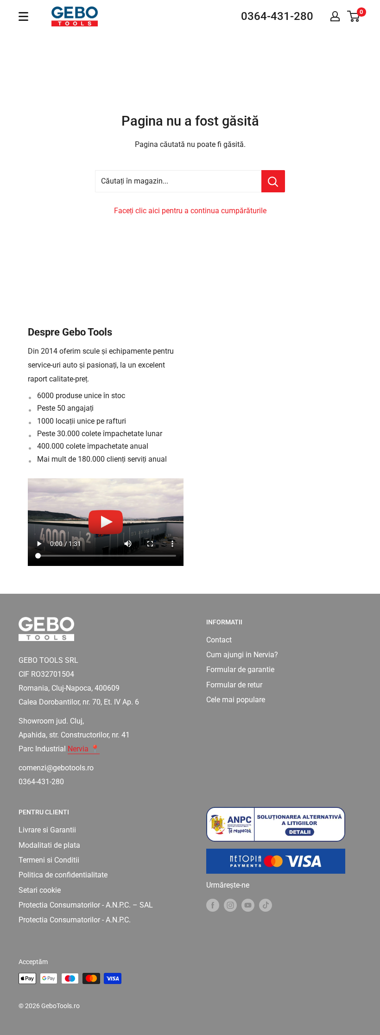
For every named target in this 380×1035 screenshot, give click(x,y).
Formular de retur (234, 684)
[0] (354, 16)
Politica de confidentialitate (63, 874)
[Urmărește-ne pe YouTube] (247, 905)
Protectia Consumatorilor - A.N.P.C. (75, 919)
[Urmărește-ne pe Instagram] (230, 905)
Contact (219, 639)
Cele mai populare (235, 699)
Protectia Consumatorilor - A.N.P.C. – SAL (86, 905)
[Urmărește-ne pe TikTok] (265, 905)
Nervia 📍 (84, 748)
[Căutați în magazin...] (273, 181)
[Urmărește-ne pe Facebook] (212, 905)
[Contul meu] (335, 16)
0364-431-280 (277, 16)
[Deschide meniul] (23, 16)
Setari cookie (40, 890)
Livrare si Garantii (47, 829)
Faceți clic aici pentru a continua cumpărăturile (190, 210)
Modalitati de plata (49, 845)
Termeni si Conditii (49, 860)
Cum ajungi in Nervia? (242, 654)
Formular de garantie (240, 669)
